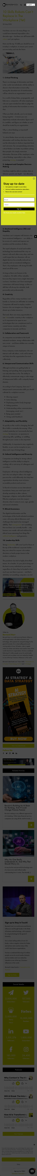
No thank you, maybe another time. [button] (14, 213)
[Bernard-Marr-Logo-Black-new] (10, 4)
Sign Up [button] (19, 209)
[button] (34, 178)
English (29, 4)
